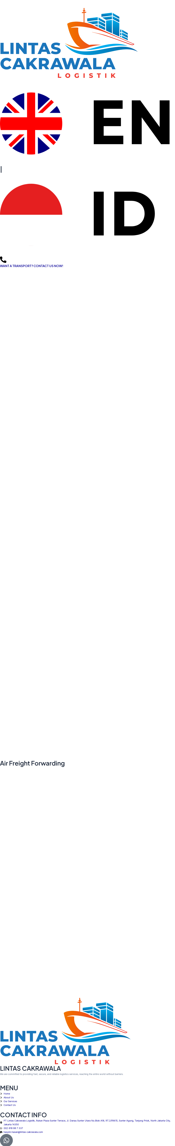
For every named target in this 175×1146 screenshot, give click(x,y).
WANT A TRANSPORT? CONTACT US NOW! (31, 266)
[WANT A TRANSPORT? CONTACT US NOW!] (3, 259)
